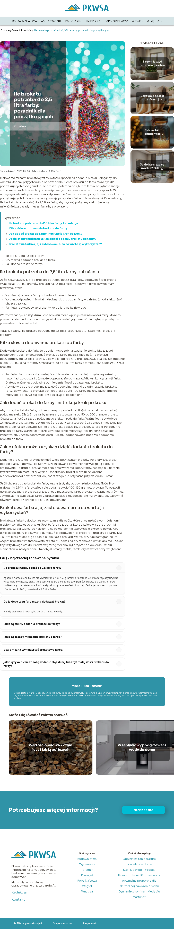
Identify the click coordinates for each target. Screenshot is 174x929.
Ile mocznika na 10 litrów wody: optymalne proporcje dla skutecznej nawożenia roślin (139, 880)
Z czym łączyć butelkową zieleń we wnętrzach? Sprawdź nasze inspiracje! (152, 63)
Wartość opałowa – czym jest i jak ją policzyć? (50, 747)
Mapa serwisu (62, 923)
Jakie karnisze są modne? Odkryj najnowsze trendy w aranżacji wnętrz (152, 166)
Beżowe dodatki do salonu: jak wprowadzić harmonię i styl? (152, 97)
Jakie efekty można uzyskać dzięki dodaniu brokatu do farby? (52, 239)
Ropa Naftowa (116, 21)
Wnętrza (154, 21)
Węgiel (137, 21)
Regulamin (90, 923)
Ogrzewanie (51, 21)
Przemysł (92, 21)
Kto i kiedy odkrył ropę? (139, 870)
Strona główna (10, 30)
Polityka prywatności (28, 923)
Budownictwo (24, 21)
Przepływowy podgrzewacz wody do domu (142, 747)
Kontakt (18, 899)
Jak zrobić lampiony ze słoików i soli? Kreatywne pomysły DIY (152, 132)
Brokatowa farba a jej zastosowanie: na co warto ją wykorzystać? (55, 244)
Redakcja (19, 892)
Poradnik (73, 21)
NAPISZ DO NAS (143, 810)
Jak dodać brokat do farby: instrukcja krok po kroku (45, 234)
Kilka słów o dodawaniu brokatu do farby (38, 228)
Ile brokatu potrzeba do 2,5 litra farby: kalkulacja (43, 223)
